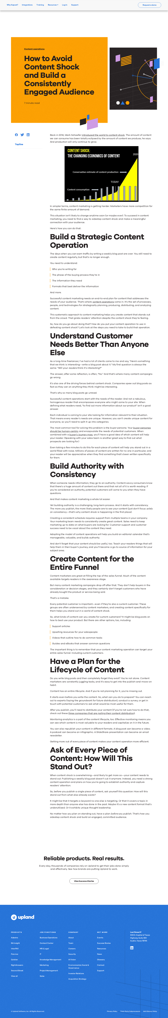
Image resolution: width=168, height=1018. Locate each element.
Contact (100, 965)
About (71, 937)
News (99, 954)
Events (100, 937)
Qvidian (14, 959)
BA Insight (15, 943)
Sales (42, 976)
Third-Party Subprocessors (130, 1011)
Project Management (49, 970)
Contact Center (46, 943)
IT (40, 954)
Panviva (14, 954)
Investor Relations (76, 973)
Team (70, 943)
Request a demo (149, 5)
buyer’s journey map (81, 434)
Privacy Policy (112, 1011)
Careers (71, 948)
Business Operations (48, 937)
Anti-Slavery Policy (150, 1011)
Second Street (17, 970)
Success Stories (104, 943)
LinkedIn (131, 947)
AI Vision (72, 959)
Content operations (34, 49)
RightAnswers (17, 965)
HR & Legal (44, 948)
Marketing (44, 965)
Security (72, 954)
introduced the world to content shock (103, 135)
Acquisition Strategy (77, 979)
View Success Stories (84, 881)
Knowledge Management (50, 959)
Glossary (101, 959)
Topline (19, 144)
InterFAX (15, 948)
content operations (103, 301)
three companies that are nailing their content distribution (101, 713)
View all (14, 976)
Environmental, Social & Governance (78, 966)
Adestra (14, 937)
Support (100, 970)
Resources (52, 5)
